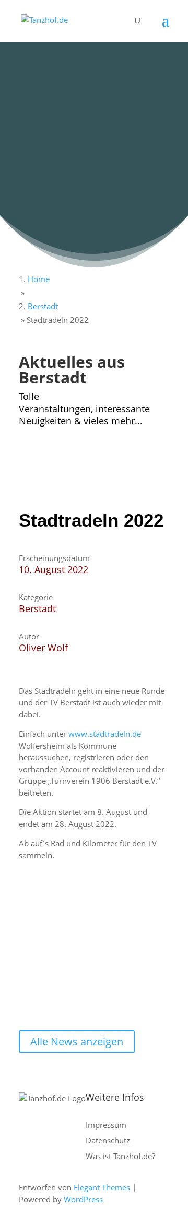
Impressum (106, 1124)
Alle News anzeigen (76, 1041)
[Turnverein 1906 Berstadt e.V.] (76, 479)
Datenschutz (108, 1140)
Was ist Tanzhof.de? (120, 1156)
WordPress (83, 1199)
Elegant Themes (102, 1187)
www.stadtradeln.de (104, 733)
